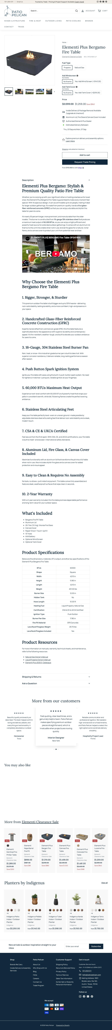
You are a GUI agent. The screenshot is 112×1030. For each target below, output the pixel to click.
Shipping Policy (62, 964)
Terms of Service (62, 975)
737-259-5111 (8, 2)
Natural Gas (79, 67)
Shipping (65, 149)
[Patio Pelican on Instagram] (80, 996)
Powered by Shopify (63, 1025)
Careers (36, 978)
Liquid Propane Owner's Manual (38, 660)
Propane (67, 67)
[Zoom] (29, 60)
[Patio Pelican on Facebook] (84, 996)
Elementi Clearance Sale (72, 56)
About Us (36, 964)
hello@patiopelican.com (91, 975)
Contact (9, 27)
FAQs (35, 975)
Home (64, 42)
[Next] (53, 91)
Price (64, 99)
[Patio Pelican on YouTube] (88, 996)
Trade (21, 27)
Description (28, 180)
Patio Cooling (73, 21)
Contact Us (37, 982)
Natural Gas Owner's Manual (36, 657)
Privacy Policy (61, 971)
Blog (34, 971)
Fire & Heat (35, 21)
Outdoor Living (53, 21)
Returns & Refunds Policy (65, 968)
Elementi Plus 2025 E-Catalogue (38, 662)
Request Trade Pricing (84, 162)
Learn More (70, 141)
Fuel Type (66, 63)
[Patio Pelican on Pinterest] (92, 996)
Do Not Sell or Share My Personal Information (65, 983)
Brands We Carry (16, 964)
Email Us (20, 2)
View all (104, 883)
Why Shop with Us (40, 968)
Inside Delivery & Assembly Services (20, 969)
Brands (89, 21)
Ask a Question (29, 683)
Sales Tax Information (64, 978)
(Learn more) (79, 2)
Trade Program (38, 985)
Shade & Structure (14, 21)
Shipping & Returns (31, 676)
